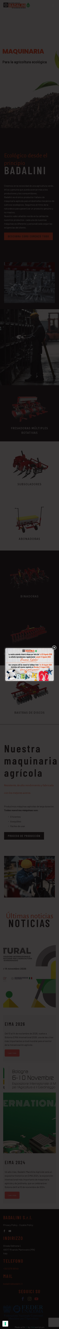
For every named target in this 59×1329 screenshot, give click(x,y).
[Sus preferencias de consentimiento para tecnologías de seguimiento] (5, 1324)
